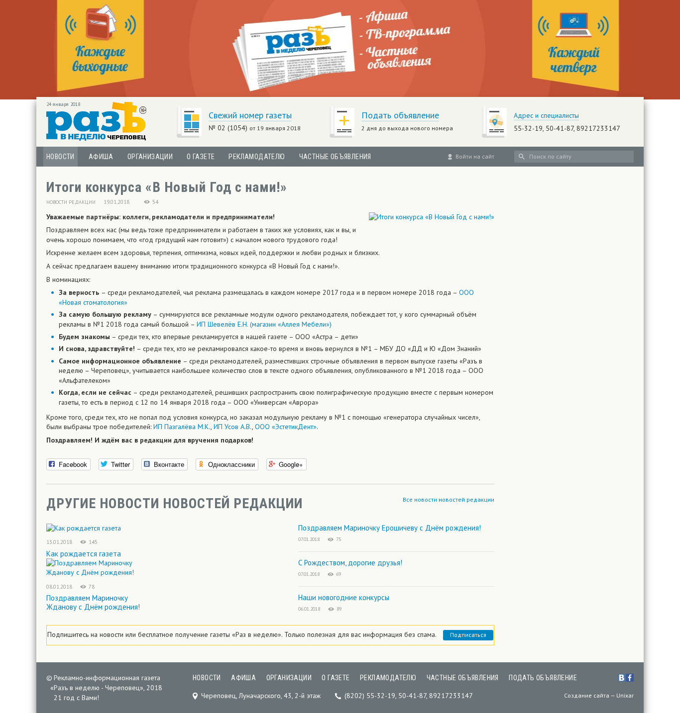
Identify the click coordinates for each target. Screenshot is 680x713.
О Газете (201, 157)
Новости (60, 157)
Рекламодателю (256, 157)
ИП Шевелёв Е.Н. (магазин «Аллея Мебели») (264, 324)
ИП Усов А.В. (233, 426)
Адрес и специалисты (546, 115)
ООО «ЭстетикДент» (286, 426)
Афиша (101, 157)
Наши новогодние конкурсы (343, 597)
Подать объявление (400, 115)
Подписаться (468, 634)
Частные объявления (335, 157)
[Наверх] (665, 643)
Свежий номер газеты (250, 115)
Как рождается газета (83, 553)
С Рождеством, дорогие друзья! (350, 562)
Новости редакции (71, 202)
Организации (150, 157)
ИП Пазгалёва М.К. (182, 426)
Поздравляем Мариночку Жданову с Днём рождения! (93, 602)
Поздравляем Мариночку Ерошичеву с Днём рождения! (389, 528)
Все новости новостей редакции (448, 499)
